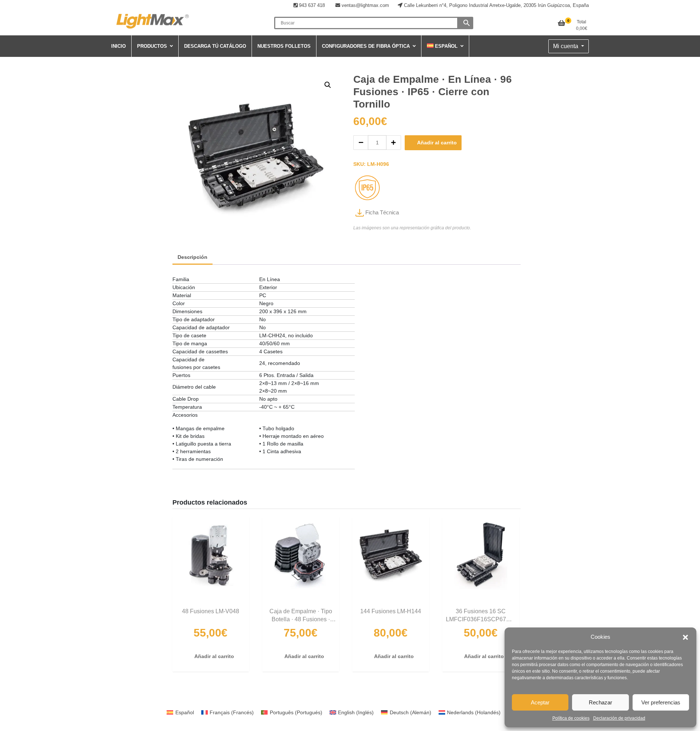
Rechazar (600, 702)
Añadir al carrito (437, 142)
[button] (685, 637)
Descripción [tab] (192, 257)
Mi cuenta (566, 46)
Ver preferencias (660, 702)
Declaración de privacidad (619, 718)
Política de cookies (571, 718)
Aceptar (540, 702)
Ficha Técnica (381, 212)
